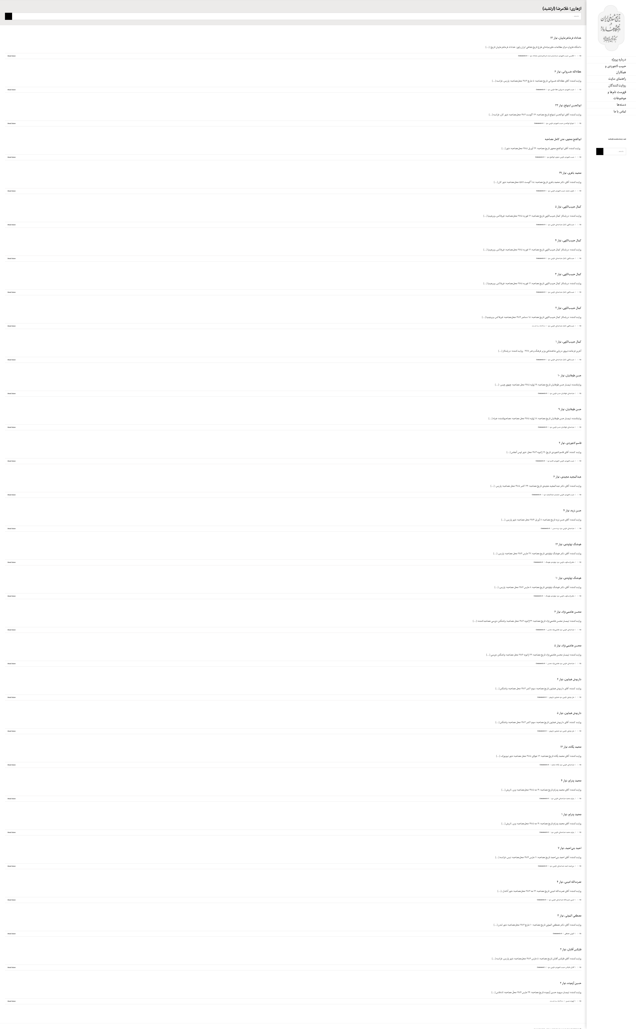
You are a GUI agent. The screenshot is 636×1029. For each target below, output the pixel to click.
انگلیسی (571, 55)
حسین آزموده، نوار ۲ (570, 983)
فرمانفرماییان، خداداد (540, 55)
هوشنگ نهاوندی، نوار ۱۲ (568, 544)
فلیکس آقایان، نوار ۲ (570, 949)
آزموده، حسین (570, 1001)
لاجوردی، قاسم (554, 461)
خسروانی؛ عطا (559, 89)
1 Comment (541, 967)
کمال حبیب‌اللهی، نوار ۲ (568, 308)
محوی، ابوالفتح (554, 157)
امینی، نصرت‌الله (569, 899)
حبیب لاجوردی (563, 55)
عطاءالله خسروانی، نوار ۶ (568, 71)
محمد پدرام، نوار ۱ (571, 814)
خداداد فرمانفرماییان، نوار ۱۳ (565, 38)
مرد (531, 55)
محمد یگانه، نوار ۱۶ (570, 747)
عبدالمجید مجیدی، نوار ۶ (567, 476)
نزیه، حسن (556, 528)
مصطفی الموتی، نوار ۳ (569, 915)
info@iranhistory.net (617, 139)
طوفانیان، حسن (562, 393)
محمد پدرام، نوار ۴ (571, 780)
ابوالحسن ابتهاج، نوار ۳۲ (568, 105)
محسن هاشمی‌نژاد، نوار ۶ (567, 611)
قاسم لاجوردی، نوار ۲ (570, 443)
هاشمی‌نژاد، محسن (553, 629)
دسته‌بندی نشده (553, 55)
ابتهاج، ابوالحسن (569, 123)
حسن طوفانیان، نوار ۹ (569, 409)
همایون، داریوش (554, 697)
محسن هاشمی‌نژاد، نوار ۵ (567, 645)
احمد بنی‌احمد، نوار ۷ (569, 848)
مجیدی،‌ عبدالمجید (553, 494)
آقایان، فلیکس (570, 967)
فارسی (553, 89)
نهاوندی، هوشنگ (550, 562)
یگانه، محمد (555, 764)
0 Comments (522, 55)
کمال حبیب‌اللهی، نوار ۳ (568, 274)
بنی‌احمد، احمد (569, 866)
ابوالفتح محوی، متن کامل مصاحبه (563, 139)
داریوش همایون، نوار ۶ (569, 679)
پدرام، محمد (570, 798)
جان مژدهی (570, 697)
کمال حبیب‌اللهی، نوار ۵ (568, 206)
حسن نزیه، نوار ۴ (572, 510)
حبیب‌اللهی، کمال (568, 224)
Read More (11, 56)
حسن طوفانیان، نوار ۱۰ (569, 375)
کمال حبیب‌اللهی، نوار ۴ (568, 240)
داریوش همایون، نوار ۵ (569, 713)
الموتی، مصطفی (569, 933)
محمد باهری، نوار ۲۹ (570, 173)
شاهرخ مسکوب (569, 562)
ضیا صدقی (559, 224)
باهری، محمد (570, 190)
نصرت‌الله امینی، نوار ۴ (569, 882)
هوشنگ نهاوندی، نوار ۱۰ (568, 578)
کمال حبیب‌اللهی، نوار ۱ (568, 341)
